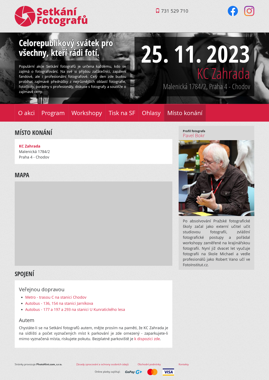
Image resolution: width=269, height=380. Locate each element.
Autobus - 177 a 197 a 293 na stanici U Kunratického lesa (75, 309)
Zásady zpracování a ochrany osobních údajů (102, 364)
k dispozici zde (147, 338)
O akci (26, 113)
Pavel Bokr (194, 135)
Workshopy (86, 113)
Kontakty (184, 364)
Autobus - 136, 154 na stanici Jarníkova (59, 303)
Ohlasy (151, 113)
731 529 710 (174, 11)
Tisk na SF (122, 113)
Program (53, 113)
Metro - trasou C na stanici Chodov (55, 297)
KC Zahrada (223, 73)
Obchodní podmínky (149, 364)
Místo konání (184, 113)
